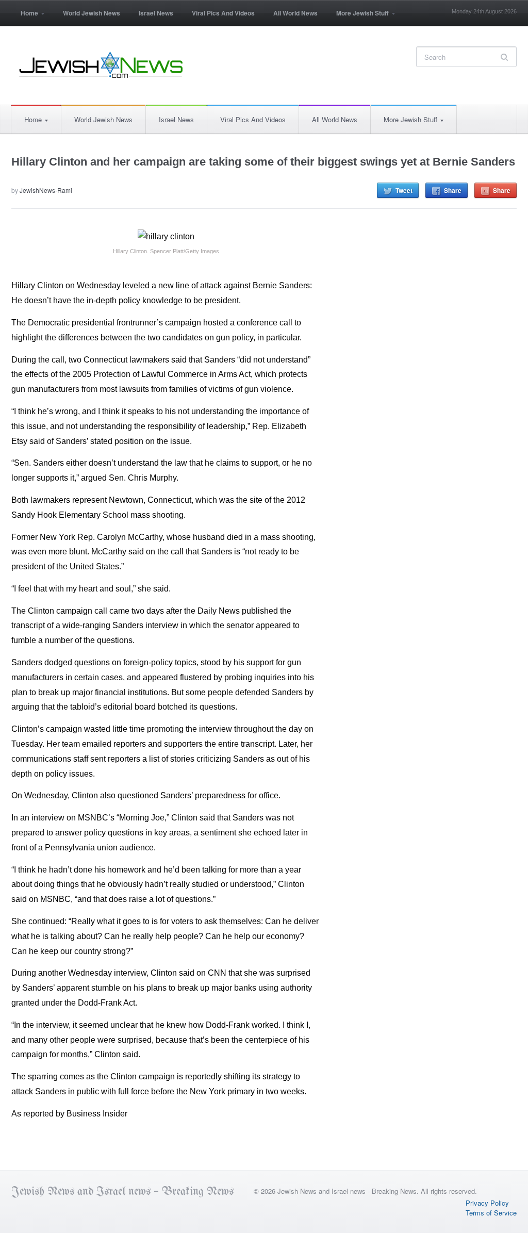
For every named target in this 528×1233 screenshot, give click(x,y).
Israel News (156, 13)
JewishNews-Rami (46, 190)
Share (452, 190)
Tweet (403, 190)
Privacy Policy (487, 1203)
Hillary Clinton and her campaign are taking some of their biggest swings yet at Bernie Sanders (263, 161)
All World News (295, 13)
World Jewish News (91, 13)
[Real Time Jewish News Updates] (101, 65)
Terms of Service (491, 1213)
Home (24, 16)
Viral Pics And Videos (223, 13)
